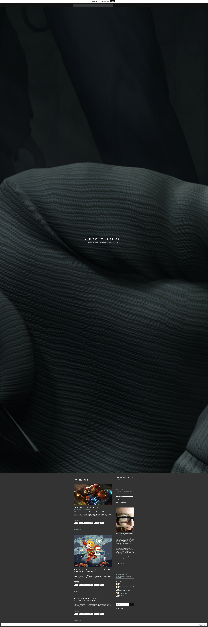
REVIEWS (86, 5)
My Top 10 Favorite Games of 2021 (122, 567)
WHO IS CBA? (103, 5)
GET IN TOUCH (93, 5)
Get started (112, 1)
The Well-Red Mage (120, 539)
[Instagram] (119, 480)
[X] (117, 480)
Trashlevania (88, 509)
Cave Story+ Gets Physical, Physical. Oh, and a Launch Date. (92, 570)
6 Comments (76, 591)
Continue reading (97, 579)
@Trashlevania (124, 559)
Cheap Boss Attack (104, 239)
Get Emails (119, 489)
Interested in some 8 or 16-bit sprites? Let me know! (89, 599)
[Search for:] (125, 604)
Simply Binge (126, 539)
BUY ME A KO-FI (77, 5)
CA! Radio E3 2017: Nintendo (87, 508)
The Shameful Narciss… (123, 583)
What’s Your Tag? (127, 541)
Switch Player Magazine (128, 538)
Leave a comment (77, 529)
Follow (118, 499)
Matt (120, 593)
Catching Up (118, 565)
